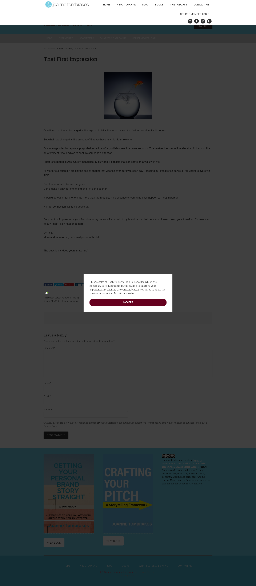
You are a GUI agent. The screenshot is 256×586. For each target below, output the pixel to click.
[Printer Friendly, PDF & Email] (46, 292)
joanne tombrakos (67, 4)
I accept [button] (128, 302)
